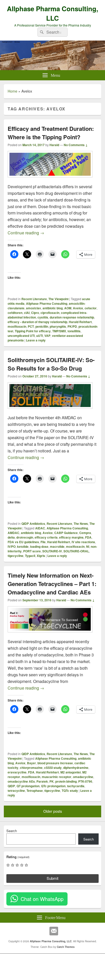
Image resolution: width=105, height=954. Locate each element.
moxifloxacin (17, 326)
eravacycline (17, 772)
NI (87, 546)
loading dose (39, 546)
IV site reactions (83, 542)
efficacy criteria (46, 537)
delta (11, 537)
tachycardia (75, 786)
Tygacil (30, 555)
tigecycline (15, 555)
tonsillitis (74, 331)
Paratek (42, 781)
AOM (67, 308)
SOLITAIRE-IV (52, 551)
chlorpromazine (31, 767)
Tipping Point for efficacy (33, 331)
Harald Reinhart (80, 322)
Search (11, 830)
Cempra (85, 532)
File (43, 542)
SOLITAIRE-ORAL (76, 551)
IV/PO (12, 546)
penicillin (41, 326)
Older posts (52, 811)
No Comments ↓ (76, 145)
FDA (88, 537)
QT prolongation (28, 786)
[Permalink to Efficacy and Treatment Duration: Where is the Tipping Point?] (50, 180)
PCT (31, 326)
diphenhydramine (75, 767)
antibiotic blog (53, 308)
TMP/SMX (59, 331)
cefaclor (91, 308)
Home (12, 91)
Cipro (35, 312)
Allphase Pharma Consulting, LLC (52, 13)
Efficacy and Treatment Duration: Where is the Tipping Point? (51, 132)
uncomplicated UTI (21, 335)
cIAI (27, 312)
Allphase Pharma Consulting (46, 303)
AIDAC (40, 528)
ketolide (23, 546)
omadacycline (83, 776)
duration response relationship (72, 317)
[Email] (53, 931)
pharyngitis (58, 326)
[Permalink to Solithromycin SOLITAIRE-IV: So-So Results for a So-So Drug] (50, 411)
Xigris (41, 555)
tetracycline (16, 790)
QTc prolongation (53, 786)
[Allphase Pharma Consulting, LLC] (52, 68)
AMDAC (13, 532)
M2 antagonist (70, 772)
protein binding (66, 781)
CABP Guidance (66, 532)
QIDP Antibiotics (33, 523)
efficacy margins (71, 537)
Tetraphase (35, 790)
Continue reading (26, 233)
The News (81, 523)
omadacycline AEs (21, 781)
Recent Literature (34, 299)
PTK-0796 (85, 781)
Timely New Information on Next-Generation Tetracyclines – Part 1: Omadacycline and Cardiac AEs (52, 583)
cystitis (42, 317)
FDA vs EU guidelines (23, 542)
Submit (52, 878)
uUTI (39, 335)
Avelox (78, 308)
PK (51, 781)
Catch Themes (66, 947)
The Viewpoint (58, 299)
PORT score (32, 551)
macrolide (57, 546)
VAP (47, 335)
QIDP (11, 786)
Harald (54, 145)
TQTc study (70, 790)
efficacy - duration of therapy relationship (37, 322)
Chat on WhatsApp (42, 898)
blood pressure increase (55, 763)
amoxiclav (33, 308)
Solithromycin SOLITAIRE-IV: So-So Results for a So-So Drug (51, 364)
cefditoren (15, 312)
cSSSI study (53, 767)
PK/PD (72, 326)
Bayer (31, 763)
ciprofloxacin (50, 312)
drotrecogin (24, 537)
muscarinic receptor (56, 776)
